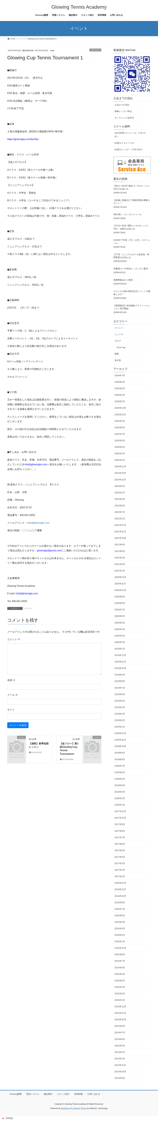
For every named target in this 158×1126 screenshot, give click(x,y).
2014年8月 (119, 1026)
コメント (13, 639)
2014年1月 (119, 1058)
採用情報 (78, 1094)
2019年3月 (119, 714)
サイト (11, 709)
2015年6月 (119, 967)
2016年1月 (119, 941)
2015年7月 (119, 961)
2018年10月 (120, 746)
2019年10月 (120, 668)
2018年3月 (119, 792)
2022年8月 (119, 505)
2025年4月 (119, 447)
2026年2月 (119, 401)
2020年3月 (119, 635)
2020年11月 (120, 583)
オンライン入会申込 (124, 118)
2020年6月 (119, 616)
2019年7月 (119, 688)
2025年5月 (119, 440)
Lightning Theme (79, 1108)
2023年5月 (119, 486)
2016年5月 (119, 922)
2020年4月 (119, 629)
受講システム (32, 1094)
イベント (95, 50)
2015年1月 (119, 1000)
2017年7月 (119, 837)
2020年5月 (119, 623)
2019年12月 (120, 655)
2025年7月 (119, 434)
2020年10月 (120, 590)
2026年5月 (119, 388)
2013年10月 (120, 1071)
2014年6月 (119, 1039)
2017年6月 (119, 844)
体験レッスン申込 (123, 111)
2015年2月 (119, 993)
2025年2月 (119, 460)
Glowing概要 (16, 1094)
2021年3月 (119, 564)
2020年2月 (119, 642)
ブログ (117, 341)
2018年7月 (119, 766)
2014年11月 (120, 1013)
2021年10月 (120, 538)
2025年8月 (119, 427)
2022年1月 (119, 518)
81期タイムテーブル (124, 143)
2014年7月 (119, 1032)
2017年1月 (119, 876)
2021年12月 (120, 525)
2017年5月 (119, 850)
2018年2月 (119, 798)
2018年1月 (119, 805)
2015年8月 (119, 954)
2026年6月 (119, 382)
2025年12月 (120, 408)
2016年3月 (119, 935)
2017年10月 (120, 818)
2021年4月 (119, 557)
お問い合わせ (93, 1094)
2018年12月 (120, 733)
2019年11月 (120, 661)
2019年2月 (119, 720)
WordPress (65, 1108)
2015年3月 (119, 987)
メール (12, 695)
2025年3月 (119, 453)
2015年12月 (120, 948)
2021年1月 (119, 570)
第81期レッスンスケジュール (127, 214)
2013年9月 (119, 1078)
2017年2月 (119, 870)
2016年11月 (120, 889)
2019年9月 (119, 674)
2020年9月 (119, 596)
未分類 (117, 360)
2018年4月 (119, 785)
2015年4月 (119, 980)
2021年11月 (120, 531)
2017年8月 (119, 831)
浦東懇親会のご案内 (123, 280)
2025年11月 (120, 414)
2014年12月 (120, 1006)
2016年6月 (119, 915)
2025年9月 (119, 421)
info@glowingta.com (38, 522)
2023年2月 (119, 492)
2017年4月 (119, 857)
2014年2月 (119, 1052)
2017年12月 (120, 811)
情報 (116, 354)
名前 (11, 680)
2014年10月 (120, 1019)
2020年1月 (119, 648)
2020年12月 (120, 577)
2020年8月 (119, 603)
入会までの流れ (122, 105)
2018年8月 (119, 759)
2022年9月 (119, 499)
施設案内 (48, 1094)
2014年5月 (119, 1045)
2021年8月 (119, 544)
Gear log (121, 347)
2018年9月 (119, 752)
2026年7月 (119, 375)
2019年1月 (119, 727)
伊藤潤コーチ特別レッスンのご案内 (130, 268)
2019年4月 (119, 707)
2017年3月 (119, 863)
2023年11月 (120, 479)
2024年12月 (120, 466)
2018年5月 (119, 779)
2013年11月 (120, 1065)
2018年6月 (119, 772)
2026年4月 (119, 395)
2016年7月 (119, 909)
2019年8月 (119, 681)
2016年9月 (119, 902)
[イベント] (16, 741)
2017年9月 (119, 824)
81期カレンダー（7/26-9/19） (129, 149)
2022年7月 (119, 512)
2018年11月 (120, 740)
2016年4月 (119, 928)
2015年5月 (119, 974)
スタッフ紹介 (63, 1094)
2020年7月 (119, 609)
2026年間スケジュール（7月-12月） (130, 135)
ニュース (118, 334)
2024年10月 (120, 473)
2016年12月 (120, 883)
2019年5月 (119, 701)
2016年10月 (120, 896)
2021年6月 (119, 551)
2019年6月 (119, 694)
